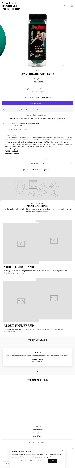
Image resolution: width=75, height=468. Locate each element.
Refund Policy (37, 436)
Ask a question (37, 163)
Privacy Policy (37, 433)
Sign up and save (37, 442)
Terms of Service (37, 430)
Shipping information (37, 159)
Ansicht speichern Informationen (18, 129)
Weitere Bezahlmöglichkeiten (37, 115)
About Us (37, 426)
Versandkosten (39, 81)
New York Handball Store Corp (11, 6)
